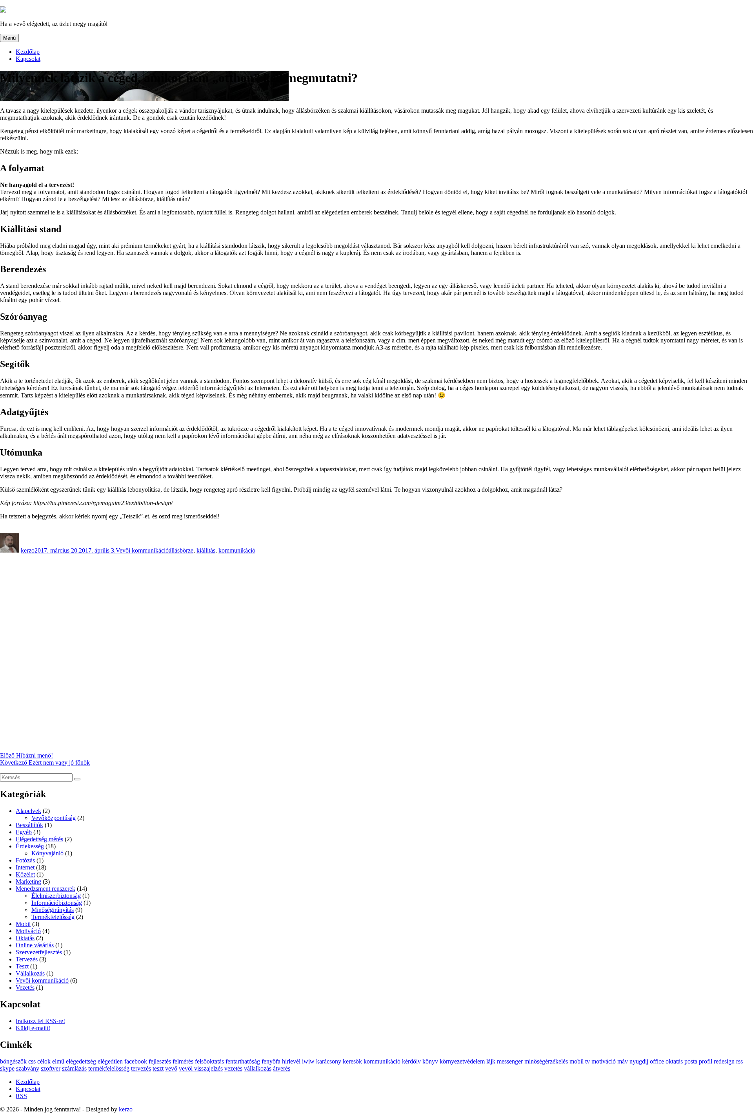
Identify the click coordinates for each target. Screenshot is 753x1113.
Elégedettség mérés (39, 839)
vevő (171, 1068)
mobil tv (579, 1061)
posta (690, 1061)
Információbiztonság (56, 902)
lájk (490, 1061)
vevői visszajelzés (201, 1068)
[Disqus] (376, 652)
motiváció (603, 1061)
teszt (158, 1068)
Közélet (25, 874)
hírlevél (291, 1061)
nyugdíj (638, 1061)
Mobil (23, 924)
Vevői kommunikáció (142, 550)
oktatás (674, 1061)
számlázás (74, 1068)
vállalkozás (257, 1068)
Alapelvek (28, 810)
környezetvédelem (462, 1061)
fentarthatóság (243, 1061)
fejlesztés (160, 1061)
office (657, 1061)
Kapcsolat (28, 58)
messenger (510, 1061)
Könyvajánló (47, 853)
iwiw (308, 1061)
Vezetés (25, 987)
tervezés (141, 1068)
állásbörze (181, 550)
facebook (135, 1061)
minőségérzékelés (546, 1061)
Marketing (28, 881)
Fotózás (25, 860)
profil (705, 1061)
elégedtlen (110, 1061)
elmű (58, 1061)
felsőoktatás (209, 1061)
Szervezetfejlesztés (39, 952)
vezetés (233, 1068)
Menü (9, 38)
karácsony (328, 1061)
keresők (352, 1061)
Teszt (22, 966)
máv (622, 1061)
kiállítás (205, 550)
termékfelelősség (108, 1068)
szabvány (27, 1068)
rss (739, 1061)
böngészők (13, 1061)
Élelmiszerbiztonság (56, 895)
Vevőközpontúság (53, 818)
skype (7, 1068)
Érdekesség (30, 846)
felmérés (183, 1061)
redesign (724, 1061)
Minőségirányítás (52, 909)
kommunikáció (236, 550)
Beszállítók (29, 825)
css (32, 1061)
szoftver (50, 1068)
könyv (430, 1061)
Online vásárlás (35, 945)
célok (44, 1061)
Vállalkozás (30, 973)
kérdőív (411, 1061)
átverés (281, 1068)
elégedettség (81, 1061)
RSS (21, 1096)
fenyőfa (271, 1061)
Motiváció (28, 931)
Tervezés (27, 959)
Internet (25, 867)
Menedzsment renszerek (45, 888)
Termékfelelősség (53, 916)
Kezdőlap (28, 51)
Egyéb (24, 832)
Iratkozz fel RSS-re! (40, 1021)
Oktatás (25, 938)
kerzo (28, 550)
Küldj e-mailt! (33, 1028)
